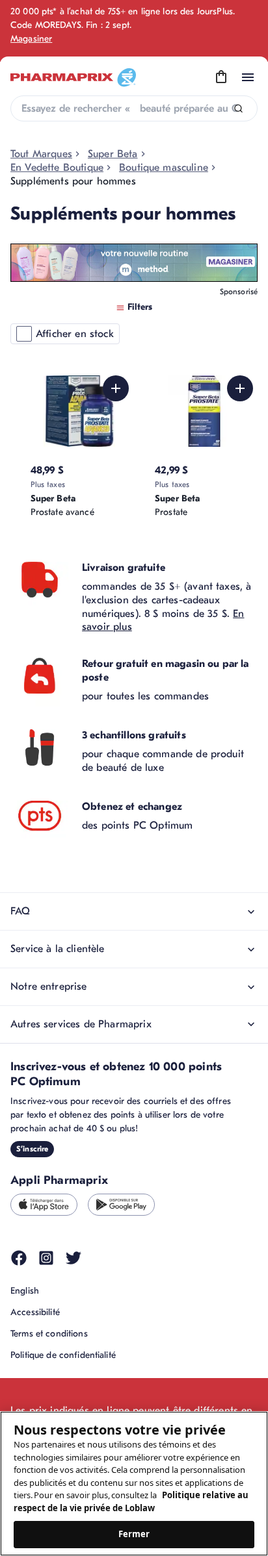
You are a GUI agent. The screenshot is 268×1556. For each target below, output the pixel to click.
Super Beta (113, 154)
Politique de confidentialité (63, 1355)
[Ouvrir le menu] (248, 77)
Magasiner (31, 38)
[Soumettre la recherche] (238, 109)
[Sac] (221, 77)
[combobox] (134, 108)
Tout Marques (41, 154)
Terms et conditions (49, 1333)
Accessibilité (35, 1312)
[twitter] (73, 1258)
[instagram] (46, 1258)
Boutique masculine (163, 167)
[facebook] (18, 1258)
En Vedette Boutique (56, 167)
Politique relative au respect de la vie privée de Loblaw (131, 1501)
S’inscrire (32, 1148)
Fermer (134, 1534)
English (24, 1290)
